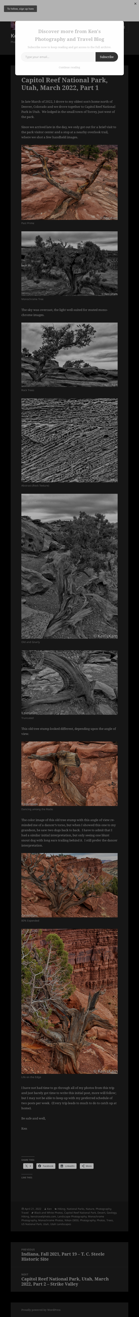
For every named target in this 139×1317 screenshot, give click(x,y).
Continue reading (69, 67)
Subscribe (107, 57)
